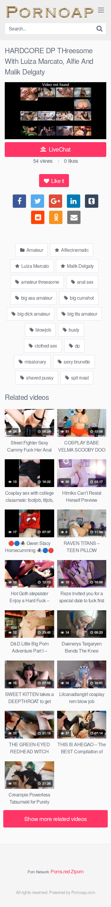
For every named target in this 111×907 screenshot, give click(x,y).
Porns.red (60, 871)
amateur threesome (39, 281)
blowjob (42, 329)
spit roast (79, 377)
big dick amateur (33, 313)
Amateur (34, 249)
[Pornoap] (49, 11)
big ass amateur (36, 297)
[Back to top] (100, 894)
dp (77, 345)
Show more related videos (55, 818)
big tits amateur (82, 313)
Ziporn (77, 871)
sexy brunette (76, 361)
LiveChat (59, 149)
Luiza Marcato (34, 265)
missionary (35, 361)
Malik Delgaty (80, 265)
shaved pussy (39, 377)
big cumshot (81, 297)
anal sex (85, 281)
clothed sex (45, 345)
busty (73, 329)
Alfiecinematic (74, 249)
